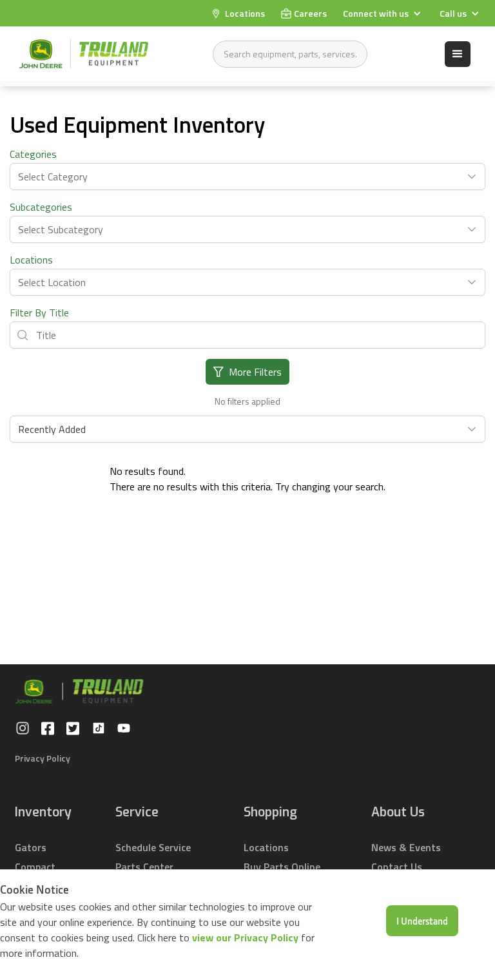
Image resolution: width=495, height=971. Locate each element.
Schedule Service (153, 847)
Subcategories (41, 206)
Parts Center (144, 866)
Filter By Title (39, 312)
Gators (30, 847)
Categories (33, 154)
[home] (83, 53)
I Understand (422, 920)
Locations (31, 259)
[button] (383, 13)
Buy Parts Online (282, 866)
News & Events (406, 847)
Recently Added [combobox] (52, 429)
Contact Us (396, 866)
